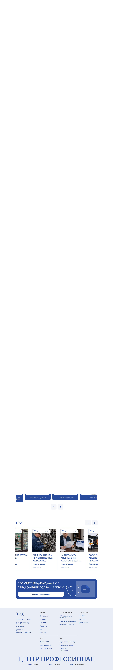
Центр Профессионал (56, 659)
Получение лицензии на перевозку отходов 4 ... (84, 558)
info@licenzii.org (23, 623)
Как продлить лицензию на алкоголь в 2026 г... (55, 558)
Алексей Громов (23, 564)
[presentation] (53, 507)
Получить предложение (41, 594)
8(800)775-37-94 (24, 619)
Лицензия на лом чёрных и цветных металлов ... (27, 558)
